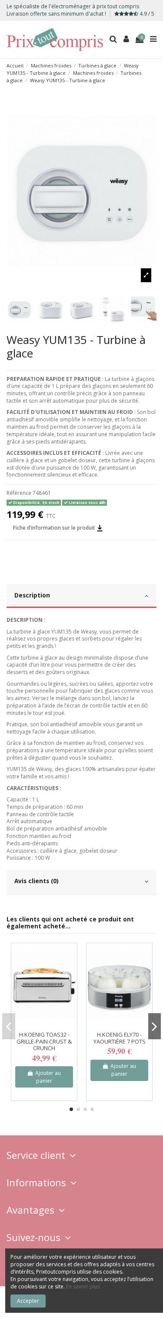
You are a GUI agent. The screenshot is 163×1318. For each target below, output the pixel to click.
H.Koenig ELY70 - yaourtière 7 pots (119, 1038)
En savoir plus (83, 1286)
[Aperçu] (71, 955)
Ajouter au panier (48, 1076)
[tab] (81, 596)
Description (32, 595)
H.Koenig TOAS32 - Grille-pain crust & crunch (44, 1041)
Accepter (28, 1301)
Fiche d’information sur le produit (54, 527)
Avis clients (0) (36, 881)
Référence (19, 493)
